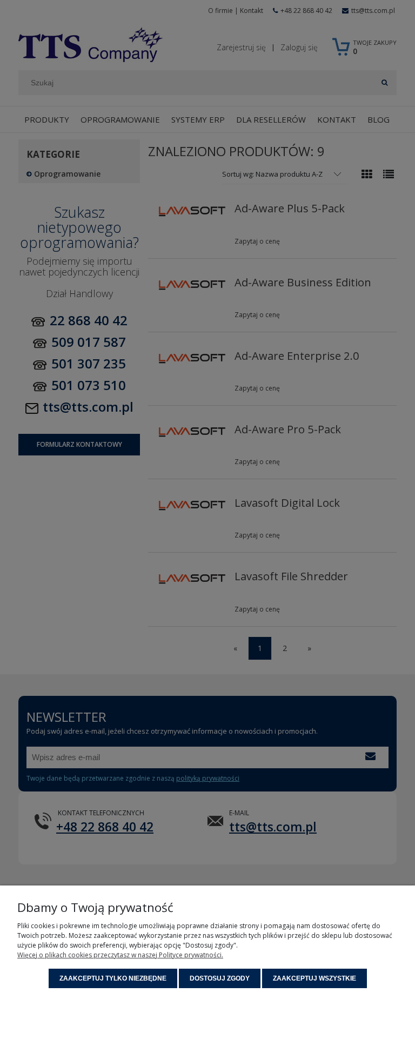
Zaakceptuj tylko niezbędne (112, 978)
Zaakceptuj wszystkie (314, 978)
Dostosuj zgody (220, 978)
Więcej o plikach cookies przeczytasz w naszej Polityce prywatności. (120, 955)
